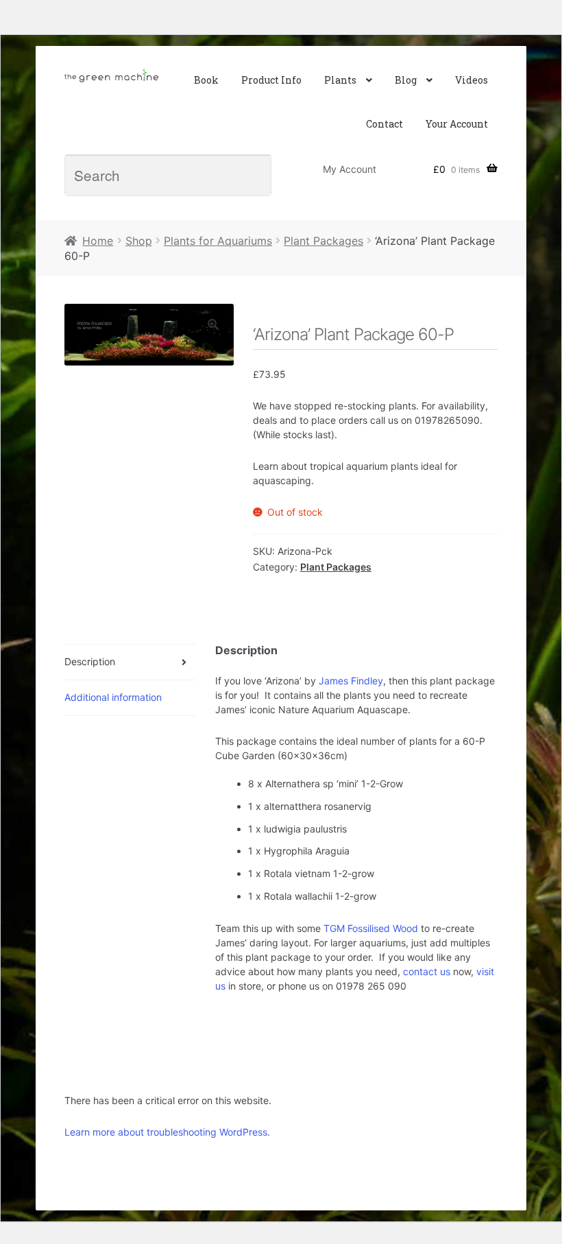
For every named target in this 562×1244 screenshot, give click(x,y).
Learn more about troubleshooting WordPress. (167, 1132)
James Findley (351, 680)
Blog (406, 79)
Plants (340, 79)
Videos (471, 79)
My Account (349, 169)
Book (206, 79)
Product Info (271, 79)
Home (97, 241)
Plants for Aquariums (218, 241)
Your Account (457, 123)
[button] (213, 324)
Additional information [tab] (113, 697)
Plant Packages (323, 241)
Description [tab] (89, 661)
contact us (426, 971)
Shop (138, 241)
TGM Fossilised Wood (372, 928)
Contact (384, 123)
